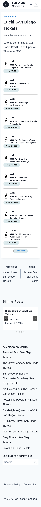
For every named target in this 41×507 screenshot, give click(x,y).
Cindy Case (11, 35)
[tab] (16, 332)
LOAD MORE (20, 251)
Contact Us (30, 484)
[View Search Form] (36, 4)
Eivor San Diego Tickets (16, 448)
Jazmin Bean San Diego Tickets (30, 274)
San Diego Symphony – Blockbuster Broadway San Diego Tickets (18, 378)
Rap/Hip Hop (9, 16)
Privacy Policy (12, 484)
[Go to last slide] (6, 318)
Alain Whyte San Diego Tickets (20, 431)
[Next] (35, 318)
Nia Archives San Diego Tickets (10, 274)
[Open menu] (31, 4)
